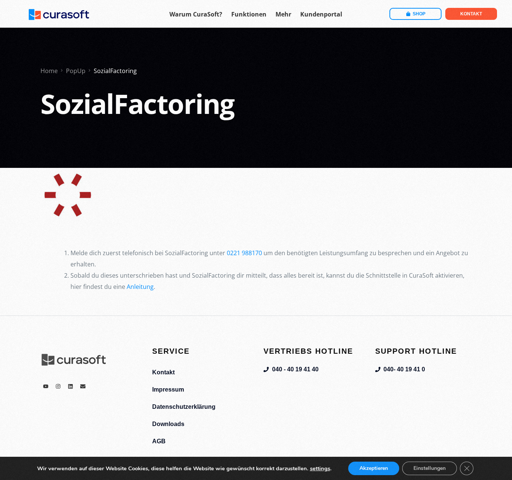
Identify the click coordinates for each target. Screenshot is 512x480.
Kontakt (163, 372)
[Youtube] (45, 386)
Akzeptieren (373, 468)
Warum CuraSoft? (195, 14)
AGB (159, 441)
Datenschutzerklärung (184, 407)
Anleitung (140, 287)
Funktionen (248, 14)
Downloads (168, 424)
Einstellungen (429, 468)
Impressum (168, 389)
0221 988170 (244, 253)
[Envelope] (83, 386)
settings (320, 468)
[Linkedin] (70, 386)
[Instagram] (58, 386)
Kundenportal (321, 14)
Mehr (283, 14)
